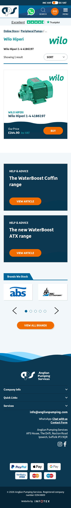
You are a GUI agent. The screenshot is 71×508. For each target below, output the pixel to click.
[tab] (26, 311)
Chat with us (60, 419)
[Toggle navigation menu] (65, 11)
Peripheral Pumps (32, 31)
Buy (53, 131)
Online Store (11, 31)
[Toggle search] (43, 11)
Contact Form (59, 422)
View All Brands (35, 325)
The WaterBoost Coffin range (33, 181)
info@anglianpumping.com (49, 412)
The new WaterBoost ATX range (31, 232)
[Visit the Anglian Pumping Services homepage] (9, 11)
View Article (25, 201)
